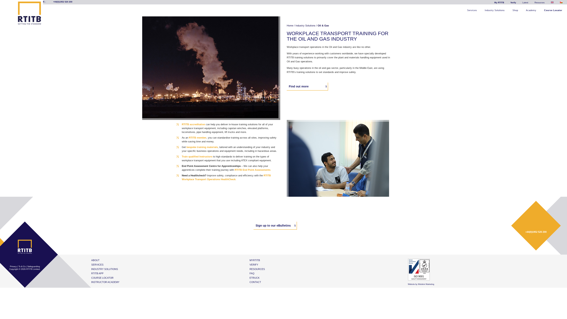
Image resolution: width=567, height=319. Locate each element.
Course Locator (553, 10)
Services (472, 10)
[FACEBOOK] (15, 260)
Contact (255, 282)
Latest (525, 2)
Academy (531, 10)
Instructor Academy (105, 282)
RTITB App (97, 273)
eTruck (255, 278)
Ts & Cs (22, 266)
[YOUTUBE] (34, 260)
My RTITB (499, 2)
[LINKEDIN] (28, 260)
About (95, 260)
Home (290, 25)
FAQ (252, 273)
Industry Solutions (495, 10)
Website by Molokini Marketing (421, 284)
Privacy (13, 266)
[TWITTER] (22, 260)
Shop (515, 10)
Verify (513, 2)
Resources (540, 2)
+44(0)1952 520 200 (536, 232)
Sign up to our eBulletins (273, 225)
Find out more (299, 86)
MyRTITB (255, 260)
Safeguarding (33, 266)
